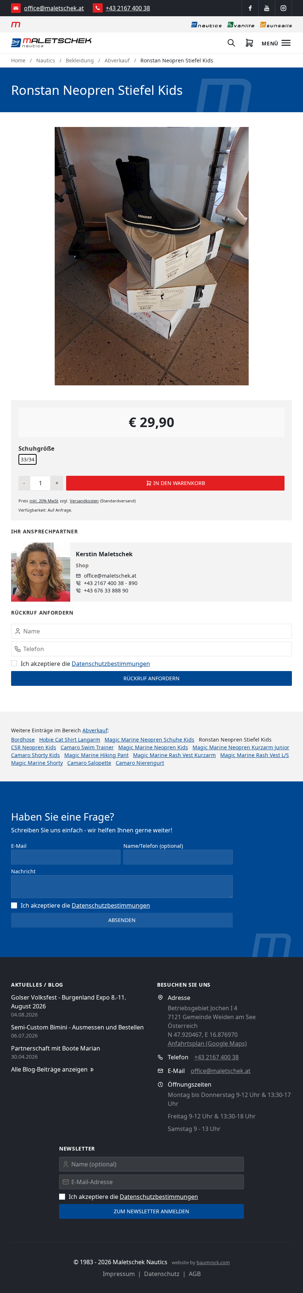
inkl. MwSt (44, 500)
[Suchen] (231, 42)
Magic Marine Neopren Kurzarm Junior (241, 747)
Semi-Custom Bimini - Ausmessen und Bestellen (77, 1027)
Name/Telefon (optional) (153, 845)
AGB (195, 1274)
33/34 (27, 459)
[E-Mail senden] (16, 8)
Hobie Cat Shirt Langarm (69, 739)
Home (18, 60)
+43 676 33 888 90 (106, 590)
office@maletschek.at (54, 8)
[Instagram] (283, 8)
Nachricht (23, 871)
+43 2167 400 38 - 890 (110, 583)
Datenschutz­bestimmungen (111, 664)
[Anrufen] (98, 8)
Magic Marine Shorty (37, 762)
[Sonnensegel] (276, 24)
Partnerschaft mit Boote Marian (55, 1048)
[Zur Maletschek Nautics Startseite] (51, 42)
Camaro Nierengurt (140, 762)
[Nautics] (206, 24)
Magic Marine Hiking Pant (96, 755)
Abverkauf (117, 60)
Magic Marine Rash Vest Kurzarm (174, 755)
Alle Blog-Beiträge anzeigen (49, 1069)
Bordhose (23, 739)
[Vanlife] (240, 24)
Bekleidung (80, 60)
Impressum (119, 1274)
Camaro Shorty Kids (35, 755)
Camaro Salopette (89, 762)
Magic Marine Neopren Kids (153, 747)
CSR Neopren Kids (33, 747)
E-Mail (19, 845)
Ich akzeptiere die (85, 664)
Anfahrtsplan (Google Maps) (207, 1043)
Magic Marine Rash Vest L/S (254, 755)
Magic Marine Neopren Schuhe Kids (149, 739)
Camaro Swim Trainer (87, 747)
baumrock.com (213, 1262)
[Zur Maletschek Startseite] (15, 24)
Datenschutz (162, 1274)
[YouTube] (267, 8)
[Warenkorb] (249, 43)
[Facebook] (250, 8)
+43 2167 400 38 (128, 8)
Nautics (45, 60)
